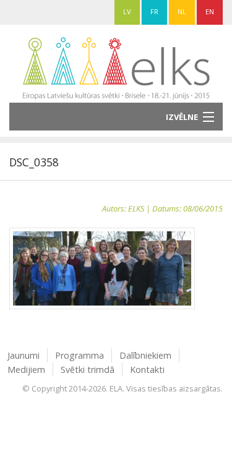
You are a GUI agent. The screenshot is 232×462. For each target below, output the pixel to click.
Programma (79, 355)
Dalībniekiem (145, 355)
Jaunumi (23, 355)
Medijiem (26, 369)
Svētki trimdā (87, 369)
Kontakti (147, 369)
